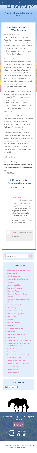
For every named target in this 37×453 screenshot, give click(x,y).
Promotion (10, 319)
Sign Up (18, 424)
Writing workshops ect (14, 372)
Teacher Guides (12, 349)
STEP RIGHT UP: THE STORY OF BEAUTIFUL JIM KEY (18, 344)
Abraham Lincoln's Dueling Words (18, 270)
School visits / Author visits (16, 334)
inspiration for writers (14, 288)
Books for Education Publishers (17, 279)
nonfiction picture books (15, 310)
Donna (14, 232)
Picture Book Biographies (15, 313)
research (10, 325)
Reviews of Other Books (15, 328)
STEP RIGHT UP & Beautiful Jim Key (19, 340)
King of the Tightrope (14, 291)
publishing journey (13, 322)
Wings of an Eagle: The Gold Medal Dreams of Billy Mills (18, 356)
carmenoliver (16, 197)
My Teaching (11, 307)
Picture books (11, 316)
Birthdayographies (13, 276)
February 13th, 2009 (25, 232)
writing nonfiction (13, 366)
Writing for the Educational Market (18, 363)
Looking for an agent (14, 304)
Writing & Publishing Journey (17, 360)
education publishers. (14, 285)
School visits (11, 331)
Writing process (12, 369)
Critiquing (10, 282)
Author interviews (13, 273)
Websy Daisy (24, 447)
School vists (11, 337)
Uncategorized (12, 352)
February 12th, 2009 (25, 200)
